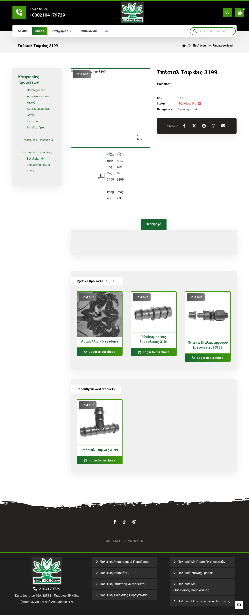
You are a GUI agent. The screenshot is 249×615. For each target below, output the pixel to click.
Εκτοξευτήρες (36, 127)
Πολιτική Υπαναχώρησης (195, 573)
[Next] (113, 281)
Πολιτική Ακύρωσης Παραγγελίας (123, 595)
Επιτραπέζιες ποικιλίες (37, 152)
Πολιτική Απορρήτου (114, 573)
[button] (227, 12)
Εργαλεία (33, 158)
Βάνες (31, 115)
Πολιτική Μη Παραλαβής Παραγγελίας (191, 587)
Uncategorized (187, 109)
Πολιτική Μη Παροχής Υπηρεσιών (201, 562)
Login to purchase (102, 352)
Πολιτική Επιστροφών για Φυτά (122, 584)
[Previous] (106, 281)
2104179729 (48, 589)
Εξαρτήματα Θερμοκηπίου (38, 139)
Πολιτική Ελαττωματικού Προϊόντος (204, 601)
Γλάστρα (32, 121)
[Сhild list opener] (41, 121)
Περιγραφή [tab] (153, 224)
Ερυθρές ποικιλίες (39, 164)
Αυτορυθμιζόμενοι (39, 108)
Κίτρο (30, 171)
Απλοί (31, 102)
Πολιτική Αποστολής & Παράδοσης (124, 562)
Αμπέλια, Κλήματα (38, 96)
